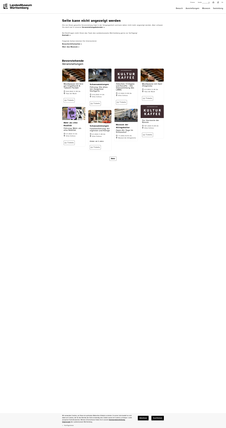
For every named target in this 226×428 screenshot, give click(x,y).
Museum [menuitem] (206, 8)
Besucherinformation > (72, 44)
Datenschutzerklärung (117, 420)
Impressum (66, 422)
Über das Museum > (70, 47)
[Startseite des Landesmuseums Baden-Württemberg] (18, 8)
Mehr (113, 159)
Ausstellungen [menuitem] (192, 8)
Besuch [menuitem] (179, 8)
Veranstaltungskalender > (93, 27)
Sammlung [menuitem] (218, 8)
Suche (200, 2)
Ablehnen (143, 418)
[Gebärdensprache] (218, 2)
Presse (192, 2)
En (222, 2)
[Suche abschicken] (209, 3)
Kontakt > (66, 35)
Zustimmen (157, 418)
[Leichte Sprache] (213, 2)
